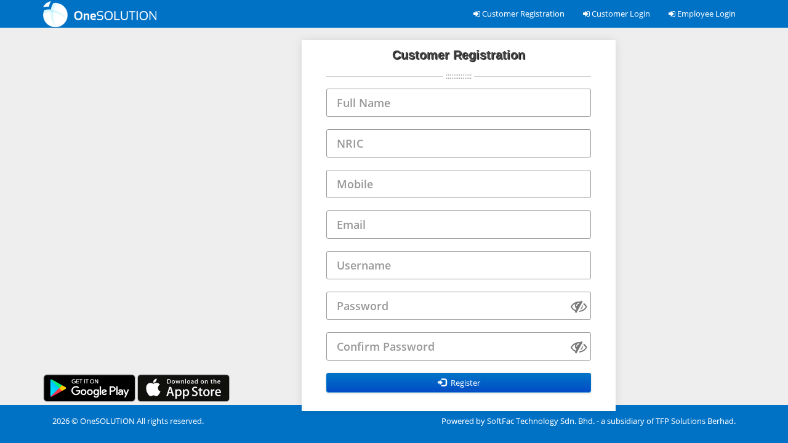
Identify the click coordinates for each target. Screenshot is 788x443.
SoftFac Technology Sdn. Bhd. (541, 420)
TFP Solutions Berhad (695, 420)
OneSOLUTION (107, 420)
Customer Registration (522, 13)
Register (464, 382)
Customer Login (620, 13)
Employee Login (705, 13)
